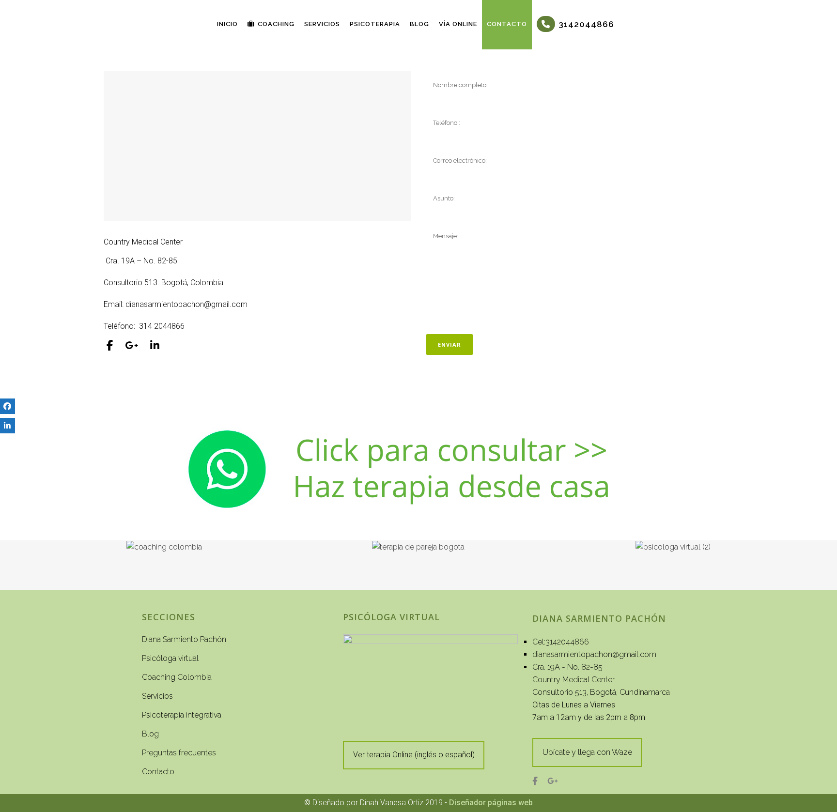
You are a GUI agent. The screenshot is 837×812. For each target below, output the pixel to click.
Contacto (158, 771)
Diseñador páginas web (491, 802)
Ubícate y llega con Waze (587, 752)
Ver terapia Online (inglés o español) (414, 754)
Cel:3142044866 (560, 641)
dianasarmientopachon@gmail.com (594, 654)
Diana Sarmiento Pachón (184, 639)
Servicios (157, 696)
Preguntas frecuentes (179, 752)
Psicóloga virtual (170, 658)
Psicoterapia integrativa (181, 715)
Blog (150, 733)
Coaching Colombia (177, 677)
